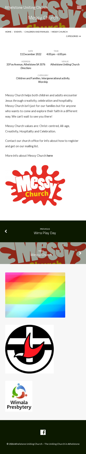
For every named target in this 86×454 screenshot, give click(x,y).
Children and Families (37, 31)
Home (8, 31)
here (50, 155)
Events (18, 31)
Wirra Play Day (45, 233)
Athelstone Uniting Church (26, 7)
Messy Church (60, 31)
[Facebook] (43, 432)
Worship (43, 81)
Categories (72, 36)
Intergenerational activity (55, 78)
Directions (26, 68)
